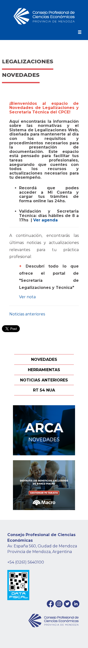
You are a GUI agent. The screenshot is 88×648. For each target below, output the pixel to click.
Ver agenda (46, 220)
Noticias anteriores (27, 314)
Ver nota (27, 297)
